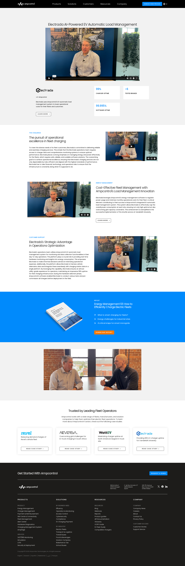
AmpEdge (21, 530)
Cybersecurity (61, 516)
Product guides (100, 516)
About (135, 514)
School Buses (61, 545)
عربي (48, 556)
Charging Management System (30, 527)
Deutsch (26, 556)
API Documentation (102, 519)
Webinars (98, 511)
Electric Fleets (61, 529)
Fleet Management (25, 519)
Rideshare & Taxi (62, 543)
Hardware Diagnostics (26, 524)
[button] (56, 4)
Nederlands (42, 556)
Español (33, 556)
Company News (139, 508)
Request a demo (158, 473)
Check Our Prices (152, 4)
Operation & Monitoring (65, 511)
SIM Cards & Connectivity (27, 516)
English (20, 556)
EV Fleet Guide (100, 527)
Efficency (59, 508)
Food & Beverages (63, 537)
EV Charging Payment (64, 522)
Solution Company (63, 540)
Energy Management (26, 508)
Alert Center (22, 522)
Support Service (139, 529)
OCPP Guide (99, 524)
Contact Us (137, 516)
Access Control (62, 514)
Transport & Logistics (64, 532)
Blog (96, 508)
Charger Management (26, 511)
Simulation (22, 540)
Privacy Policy (138, 519)
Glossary (98, 522)
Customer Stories (139, 527)
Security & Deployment (26, 545)
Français (54, 556)
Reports (98, 514)
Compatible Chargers (103, 530)
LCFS (19, 543)
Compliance (61, 519)
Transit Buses (61, 535)
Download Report (104, 332)
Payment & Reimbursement (28, 514)
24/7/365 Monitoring (25, 537)
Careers (136, 511)
